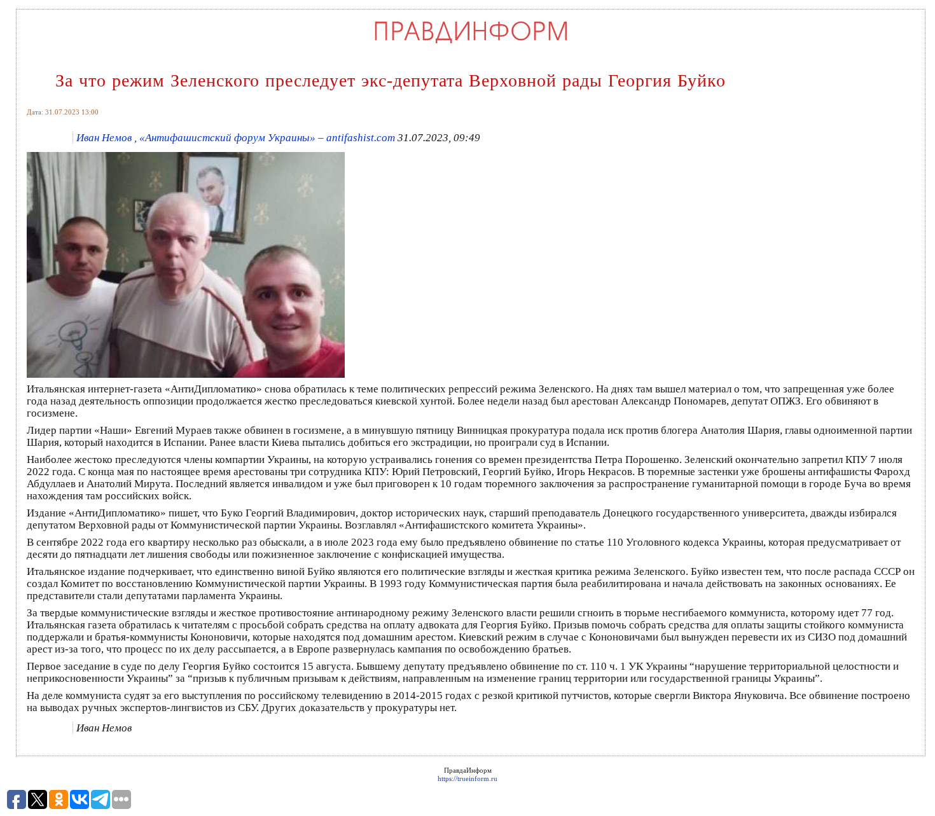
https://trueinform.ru (467, 778)
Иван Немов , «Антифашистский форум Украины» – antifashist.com (235, 138)
